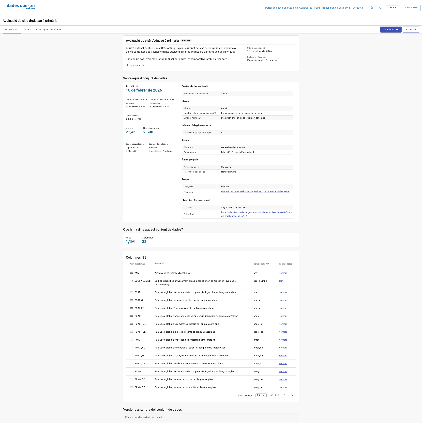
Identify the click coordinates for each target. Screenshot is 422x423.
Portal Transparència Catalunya (332, 7)
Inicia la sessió (412, 8)
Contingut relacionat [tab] (48, 29)
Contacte (357, 7)
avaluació (258, 191)
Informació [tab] (11, 29)
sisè (242, 191)
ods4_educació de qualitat (276, 191)
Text (281, 281)
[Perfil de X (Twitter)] (372, 8)
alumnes (235, 191)
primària (249, 191)
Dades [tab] (27, 29)
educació (225, 191)
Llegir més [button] (133, 65)
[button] (380, 7)
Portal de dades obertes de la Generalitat (288, 7)
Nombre (283, 273)
